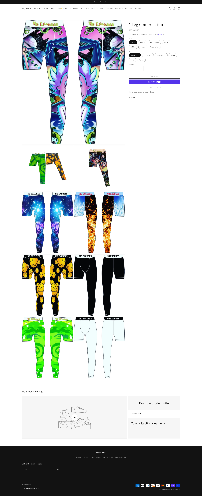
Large (141, 60)
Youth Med (148, 55)
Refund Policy (108, 457)
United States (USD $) (30, 488)
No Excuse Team (166, 489)
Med (132, 60)
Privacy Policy (96, 457)
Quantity (131, 64)
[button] (169, 8)
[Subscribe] (57, 469)
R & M (133, 42)
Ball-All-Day (154, 42)
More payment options (154, 87)
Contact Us (86, 457)
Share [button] (133, 97)
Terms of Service (120, 457)
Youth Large (161, 55)
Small (173, 55)
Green (143, 47)
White (133, 47)
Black (166, 42)
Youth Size (135, 55)
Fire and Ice (154, 47)
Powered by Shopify (175, 489)
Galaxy (142, 42)
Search (78, 457)
